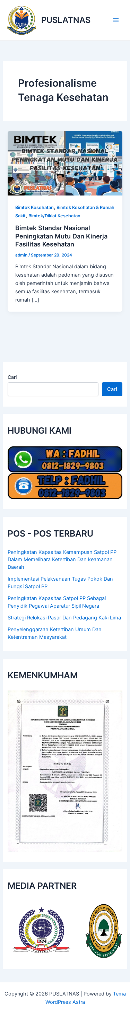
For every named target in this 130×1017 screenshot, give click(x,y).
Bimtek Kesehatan (34, 207)
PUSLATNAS (65, 20)
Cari (12, 377)
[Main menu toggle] (116, 20)
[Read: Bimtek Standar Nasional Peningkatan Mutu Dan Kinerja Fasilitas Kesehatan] (65, 163)
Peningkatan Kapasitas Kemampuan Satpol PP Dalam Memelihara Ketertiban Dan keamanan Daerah (62, 560)
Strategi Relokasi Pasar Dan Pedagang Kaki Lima (64, 618)
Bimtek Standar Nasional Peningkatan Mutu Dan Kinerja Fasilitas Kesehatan (61, 236)
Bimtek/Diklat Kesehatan (54, 215)
